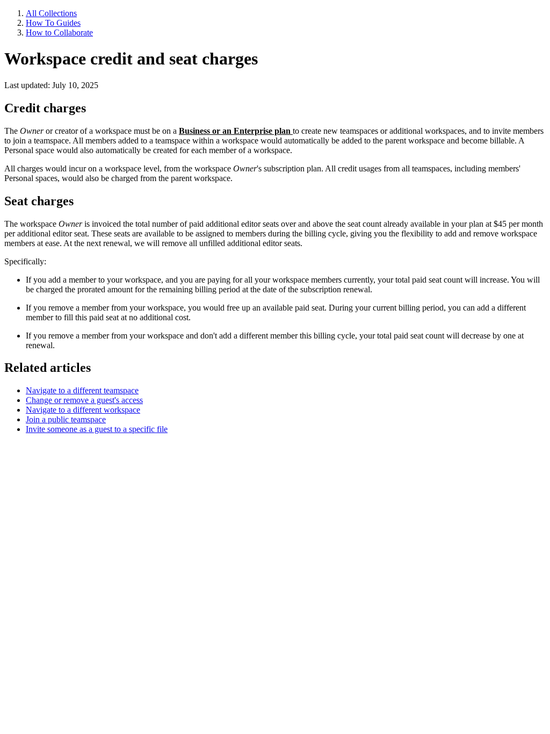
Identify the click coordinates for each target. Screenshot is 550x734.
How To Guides (53, 22)
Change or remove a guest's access (84, 400)
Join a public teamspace (66, 419)
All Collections (51, 13)
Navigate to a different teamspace (82, 390)
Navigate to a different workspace (83, 409)
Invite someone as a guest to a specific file (97, 429)
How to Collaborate (59, 32)
